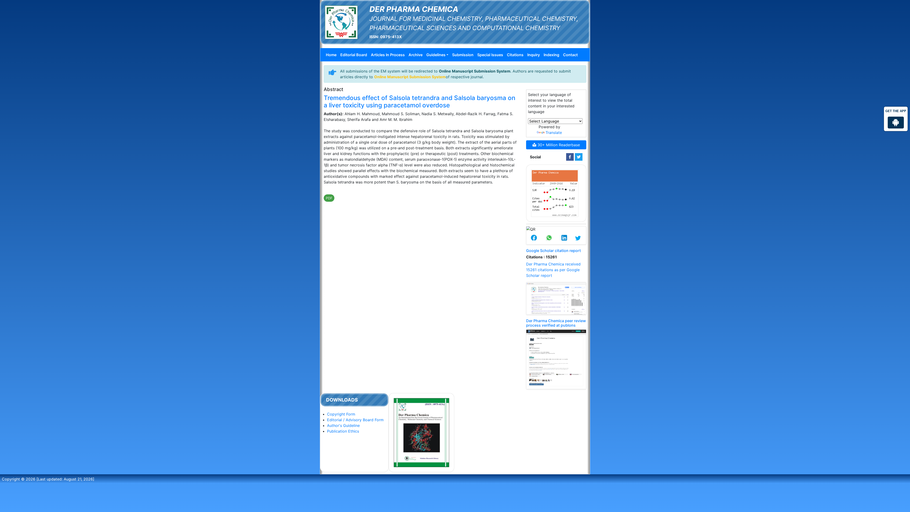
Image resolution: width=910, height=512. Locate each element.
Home (331, 54)
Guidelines (436, 54)
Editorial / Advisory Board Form (355, 419)
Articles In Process (388, 54)
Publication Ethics (343, 431)
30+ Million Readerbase (558, 144)
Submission (462, 54)
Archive (416, 54)
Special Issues (490, 54)
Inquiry (533, 54)
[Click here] (570, 157)
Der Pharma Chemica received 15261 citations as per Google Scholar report (553, 270)
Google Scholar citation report (553, 250)
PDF (329, 198)
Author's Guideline (343, 425)
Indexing (551, 54)
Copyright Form (341, 414)
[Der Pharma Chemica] (341, 21)
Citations (515, 54)
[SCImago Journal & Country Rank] (554, 192)
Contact (570, 54)
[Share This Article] (533, 238)
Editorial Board (353, 54)
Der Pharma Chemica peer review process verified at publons (556, 323)
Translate (554, 132)
